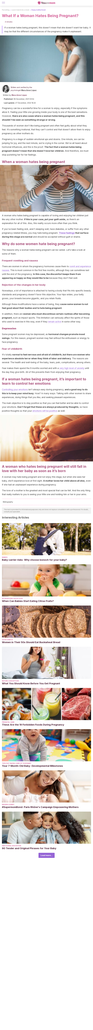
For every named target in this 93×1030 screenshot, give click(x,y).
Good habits (7, 640)
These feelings (67, 233)
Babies (4, 557)
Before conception (10, 681)
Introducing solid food (12, 598)
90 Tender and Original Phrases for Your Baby (29, 848)
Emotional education (11, 846)
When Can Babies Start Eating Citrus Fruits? (28, 601)
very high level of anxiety (71, 368)
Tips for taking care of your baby (16, 763)
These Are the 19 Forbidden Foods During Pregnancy (33, 724)
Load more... (47, 855)
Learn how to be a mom (20, 10)
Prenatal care (8, 722)
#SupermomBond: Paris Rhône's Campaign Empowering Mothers (40, 807)
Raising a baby (8, 804)
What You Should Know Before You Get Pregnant (31, 683)
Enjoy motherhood (38, 10)
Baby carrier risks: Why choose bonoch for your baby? (34, 559)
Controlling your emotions (15, 389)
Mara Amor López (29, 90)
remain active (54, 321)
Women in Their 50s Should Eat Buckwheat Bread (31, 642)
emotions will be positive (44, 411)
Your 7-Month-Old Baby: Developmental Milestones (32, 765)
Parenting (5, 10)
